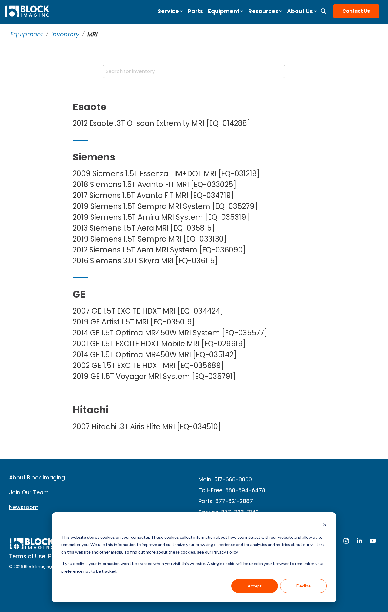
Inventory (65, 34)
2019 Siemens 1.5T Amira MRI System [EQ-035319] (161, 217)
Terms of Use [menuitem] (27, 556)
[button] (347, 541)
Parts (195, 11)
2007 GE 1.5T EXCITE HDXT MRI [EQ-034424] (148, 311)
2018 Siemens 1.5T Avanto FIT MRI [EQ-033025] (154, 184)
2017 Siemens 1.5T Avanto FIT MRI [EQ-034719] (153, 195)
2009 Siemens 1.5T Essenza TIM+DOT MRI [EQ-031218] (166, 173)
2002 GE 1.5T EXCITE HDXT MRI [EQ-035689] (148, 365)
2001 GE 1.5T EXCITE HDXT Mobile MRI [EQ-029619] (159, 343)
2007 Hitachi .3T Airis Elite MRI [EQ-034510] (147, 426)
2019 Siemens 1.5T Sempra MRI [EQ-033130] (150, 239)
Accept (255, 585)
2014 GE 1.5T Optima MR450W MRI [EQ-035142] (154, 354)
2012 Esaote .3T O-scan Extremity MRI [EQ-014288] (161, 123)
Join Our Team (29, 492)
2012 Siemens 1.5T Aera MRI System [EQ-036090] (159, 250)
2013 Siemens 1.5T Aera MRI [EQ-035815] (144, 228)
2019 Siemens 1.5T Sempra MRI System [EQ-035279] (165, 206)
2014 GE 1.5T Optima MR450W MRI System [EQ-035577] (170, 333)
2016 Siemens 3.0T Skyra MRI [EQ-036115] (145, 261)
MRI (92, 34)
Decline (303, 585)
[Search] (323, 11)
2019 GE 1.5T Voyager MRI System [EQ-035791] (154, 376)
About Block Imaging (37, 477)
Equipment (26, 34)
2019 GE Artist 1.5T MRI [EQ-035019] (134, 322)
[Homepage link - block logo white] (32, 546)
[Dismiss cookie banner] (325, 525)
